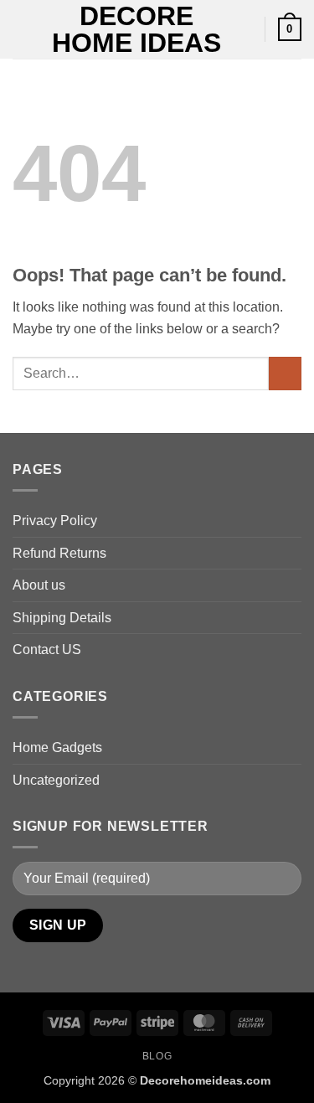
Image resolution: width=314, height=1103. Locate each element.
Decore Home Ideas (136, 29)
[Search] (245, 29)
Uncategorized (56, 780)
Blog (157, 1056)
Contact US (47, 649)
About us (39, 585)
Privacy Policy (55, 520)
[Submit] (285, 373)
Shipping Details (62, 618)
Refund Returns (59, 553)
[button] (23, 28)
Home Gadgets (57, 747)
